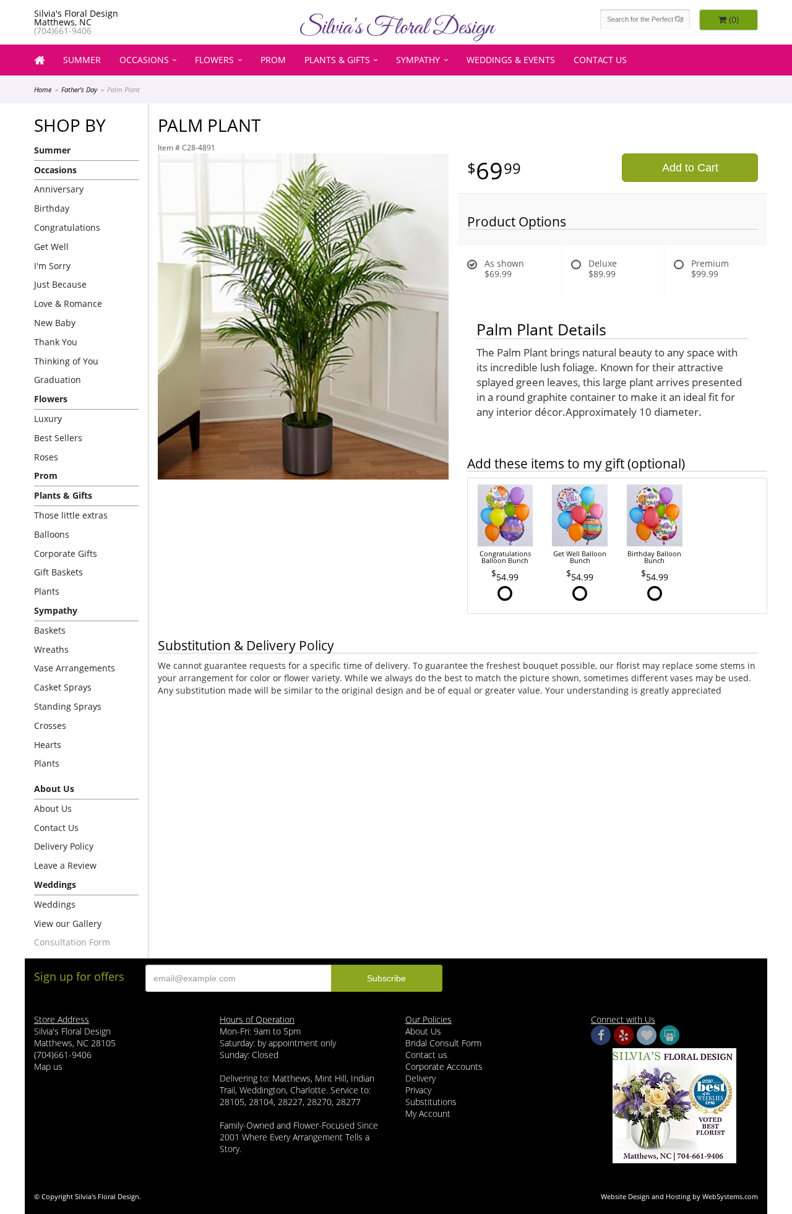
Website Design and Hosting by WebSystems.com (679, 1196)
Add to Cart (690, 167)
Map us (48, 1066)
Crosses (50, 725)
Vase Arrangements (74, 668)
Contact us (426, 1055)
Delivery (420, 1078)
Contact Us (600, 60)
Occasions (144, 60)
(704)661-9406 (63, 31)
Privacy (418, 1090)
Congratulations (67, 227)
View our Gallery (67, 923)
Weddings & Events (511, 60)
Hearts (47, 745)
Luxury (48, 418)
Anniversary (59, 189)
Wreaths (51, 649)
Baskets (50, 630)
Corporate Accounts (444, 1066)
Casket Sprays (63, 687)
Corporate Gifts (65, 553)
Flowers (214, 60)
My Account (427, 1113)
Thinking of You (66, 361)
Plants (46, 591)
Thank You (55, 342)
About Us (53, 808)
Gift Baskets (58, 572)
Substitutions (431, 1102)
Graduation (57, 379)
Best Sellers (58, 438)
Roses (46, 457)
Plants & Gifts (337, 60)
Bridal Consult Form (443, 1043)
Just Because (60, 284)
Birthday (51, 208)
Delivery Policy (63, 846)
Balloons (51, 534)
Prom (273, 60)
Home (42, 89)
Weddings (54, 904)
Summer (82, 60)
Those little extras (71, 515)
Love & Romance (68, 303)
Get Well (51, 246)
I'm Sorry (52, 266)
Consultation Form (72, 942)
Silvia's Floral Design (396, 27)
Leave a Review (65, 865)
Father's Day (79, 89)
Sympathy (418, 60)
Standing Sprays (67, 706)
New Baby (54, 323)
